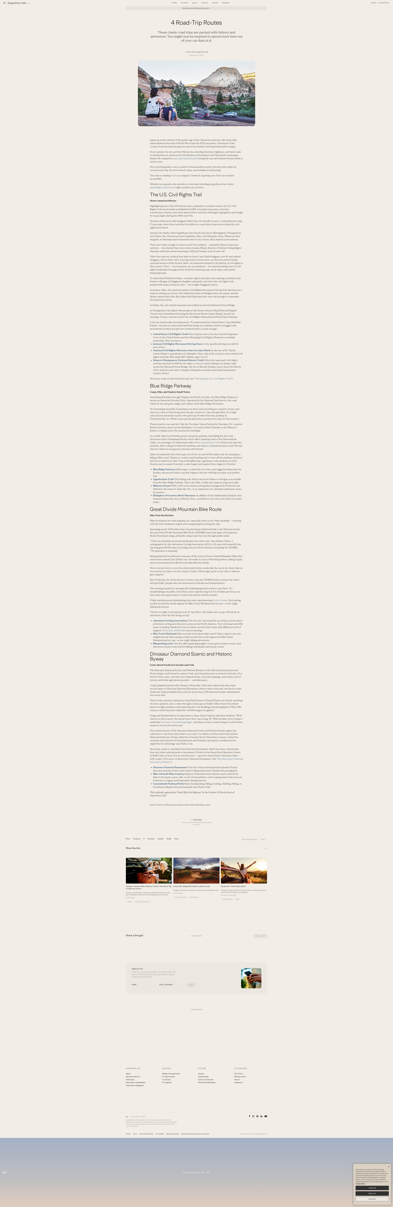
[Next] (265, 848)
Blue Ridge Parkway (164, 469)
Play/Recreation (227, 899)
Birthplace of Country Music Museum (173, 495)
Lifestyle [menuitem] (204, 3)
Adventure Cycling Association (170, 620)
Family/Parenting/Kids (249, 839)
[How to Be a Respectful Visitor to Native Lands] (196, 876)
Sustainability (194, 897)
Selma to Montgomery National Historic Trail (178, 360)
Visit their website (172, 630)
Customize (372, 1199)
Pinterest (151, 839)
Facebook (136, 839)
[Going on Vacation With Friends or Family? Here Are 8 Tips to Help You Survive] (149, 878)
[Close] (389, 1166)
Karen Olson (191, 52)
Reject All (372, 1193)
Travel (263, 839)
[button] (4, 3)
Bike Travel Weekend (164, 633)
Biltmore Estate (161, 485)
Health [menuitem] (194, 3)
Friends (129, 901)
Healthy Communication (142, 901)
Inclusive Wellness (181, 897)
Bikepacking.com (162, 643)
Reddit (169, 839)
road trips (176, 175)
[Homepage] (19, 3)
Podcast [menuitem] (215, 3)
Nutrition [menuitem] (184, 3)
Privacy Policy (360, 1183)
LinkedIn (160, 839)
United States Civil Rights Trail (170, 334)
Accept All (372, 1188)
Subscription (384, 3)
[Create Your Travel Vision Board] (244, 877)
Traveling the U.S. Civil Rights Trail (213, 378)
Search (374, 3)
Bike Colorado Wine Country (168, 774)
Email (176, 839)
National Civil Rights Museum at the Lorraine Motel (181, 350)
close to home (220, 600)
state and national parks (185, 158)
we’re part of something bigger (177, 722)
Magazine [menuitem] (225, 3)
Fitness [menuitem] (174, 3)
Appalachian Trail (163, 479)
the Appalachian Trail (208, 442)
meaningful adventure (161, 187)
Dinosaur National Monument (170, 767)
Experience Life (202, 52)
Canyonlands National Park (168, 783)
